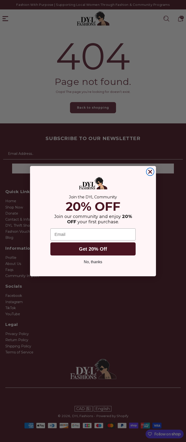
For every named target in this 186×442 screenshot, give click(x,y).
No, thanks (93, 262)
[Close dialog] (150, 172)
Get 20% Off (93, 249)
